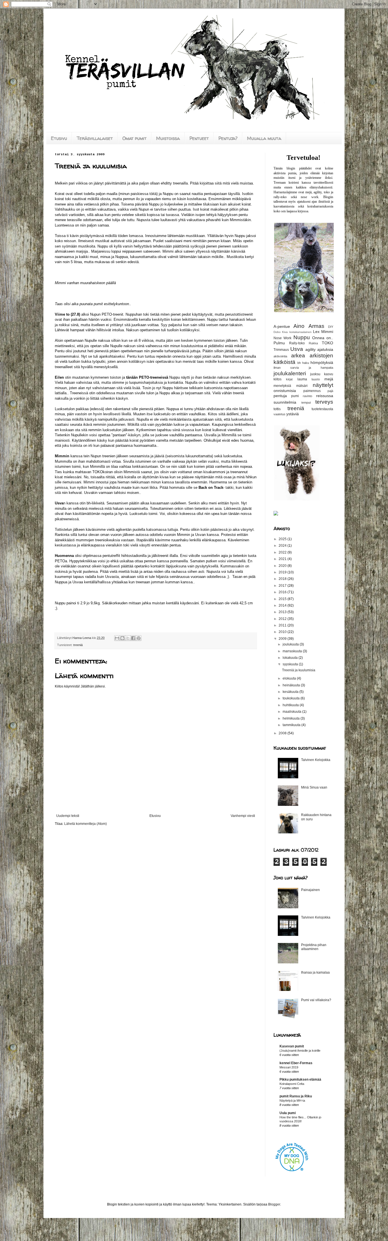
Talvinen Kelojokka (315, 760)
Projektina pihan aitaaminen (313, 947)
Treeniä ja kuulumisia (298, 670)
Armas (316, 326)
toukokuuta (292, 698)
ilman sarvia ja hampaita (303, 367)
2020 (283, 566)
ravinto (307, 396)
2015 (283, 599)
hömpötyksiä (321, 362)
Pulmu (279, 343)
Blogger (274, 1204)
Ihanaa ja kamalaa (315, 972)
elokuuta (290, 678)
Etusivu (59, 138)
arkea (298, 356)
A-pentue (282, 326)
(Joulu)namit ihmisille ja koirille (299, 1050)
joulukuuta (291, 644)
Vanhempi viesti (243, 816)
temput (306, 402)
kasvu (328, 374)
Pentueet (199, 138)
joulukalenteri (290, 373)
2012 (283, 619)
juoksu (315, 374)
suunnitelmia (285, 402)
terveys (324, 402)
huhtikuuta (291, 705)
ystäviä (292, 414)
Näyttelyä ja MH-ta (292, 1100)
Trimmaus (281, 350)
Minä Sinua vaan (314, 787)
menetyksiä (282, 386)
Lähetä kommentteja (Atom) (85, 824)
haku (305, 362)
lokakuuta (291, 658)
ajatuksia (325, 349)
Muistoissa (168, 138)
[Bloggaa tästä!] (122, 638)
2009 (283, 639)
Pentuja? (227, 138)
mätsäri (302, 386)
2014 (283, 605)
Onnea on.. (322, 338)
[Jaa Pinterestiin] (138, 638)
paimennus (312, 391)
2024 (283, 546)
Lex (316, 331)
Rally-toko (297, 343)
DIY (330, 326)
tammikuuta (292, 725)
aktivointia (280, 356)
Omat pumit (134, 138)
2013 (283, 612)
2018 (283, 579)
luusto (316, 379)
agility (310, 349)
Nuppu (301, 337)
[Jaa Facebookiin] (133, 638)
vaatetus (279, 414)
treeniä (78, 645)
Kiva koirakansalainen (296, 332)
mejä (328, 379)
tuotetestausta (322, 409)
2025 (283, 539)
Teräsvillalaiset (95, 138)
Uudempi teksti (67, 816)
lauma (302, 379)
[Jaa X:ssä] (128, 638)
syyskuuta (291, 664)
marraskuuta (293, 651)
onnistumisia (285, 390)
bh (299, 362)
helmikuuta (292, 718)
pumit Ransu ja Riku (295, 1096)
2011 (283, 625)
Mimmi (327, 331)
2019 (283, 572)
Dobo (277, 332)
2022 (283, 552)
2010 (283, 632)
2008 (283, 733)
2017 (283, 586)
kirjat (289, 379)
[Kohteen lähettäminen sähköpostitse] (117, 638)
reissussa (324, 395)
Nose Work (282, 338)
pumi (295, 396)
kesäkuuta (291, 692)
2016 (283, 592)
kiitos (277, 379)
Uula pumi (287, 1113)
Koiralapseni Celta (291, 1083)
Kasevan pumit (291, 1046)
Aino (298, 326)
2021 (283, 559)
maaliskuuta (292, 712)
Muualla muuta (264, 138)
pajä (330, 391)
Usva (296, 349)
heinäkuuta (292, 685)
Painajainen (310, 890)
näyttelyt (323, 385)
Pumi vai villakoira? (316, 1000)
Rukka (313, 343)
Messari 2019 (288, 1067)
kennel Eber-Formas (295, 1063)
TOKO (327, 343)
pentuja (280, 395)
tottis (277, 409)
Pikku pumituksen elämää (300, 1079)
